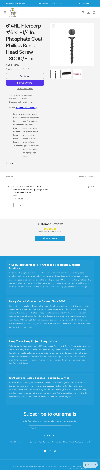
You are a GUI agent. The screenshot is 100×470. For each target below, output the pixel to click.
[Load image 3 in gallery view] (77, 74)
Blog (65, 442)
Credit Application (76, 442)
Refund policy (52, 466)
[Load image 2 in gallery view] (66, 74)
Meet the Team (44, 442)
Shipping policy (64, 466)
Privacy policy (76, 466)
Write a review (50, 238)
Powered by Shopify (38, 466)
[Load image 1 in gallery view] (55, 74)
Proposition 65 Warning (26, 107)
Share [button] (11, 163)
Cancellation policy (87, 469)
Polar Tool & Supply (25, 466)
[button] (5, 12)
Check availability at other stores (21, 102)
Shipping (9, 69)
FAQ (88, 442)
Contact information (72, 469)
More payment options (25, 89)
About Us (13, 442)
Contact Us (56, 442)
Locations (23, 442)
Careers (33, 442)
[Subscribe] (69, 428)
